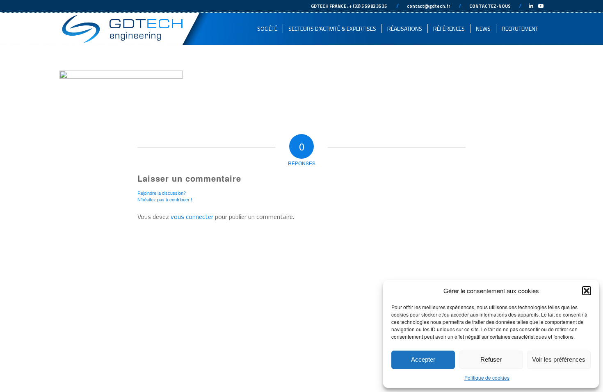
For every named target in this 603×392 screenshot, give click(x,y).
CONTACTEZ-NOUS (490, 6)
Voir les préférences (558, 359)
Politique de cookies (486, 377)
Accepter (423, 359)
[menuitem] (267, 28)
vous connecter (192, 216)
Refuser (491, 359)
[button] (586, 291)
